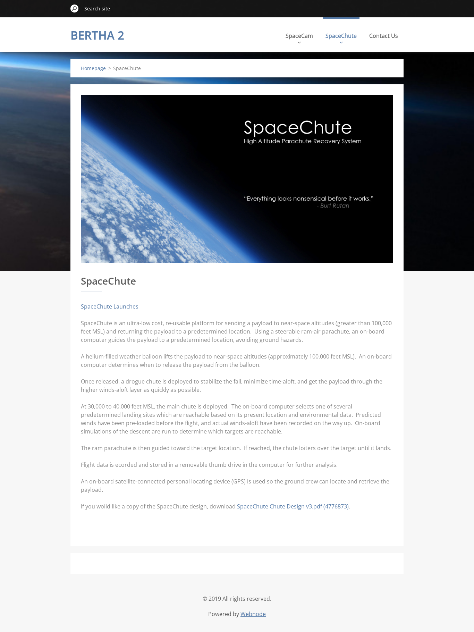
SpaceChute (341, 36)
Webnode (253, 614)
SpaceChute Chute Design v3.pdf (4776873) (293, 506)
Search (74, 8)
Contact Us (383, 36)
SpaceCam (299, 36)
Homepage (93, 68)
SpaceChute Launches (109, 306)
